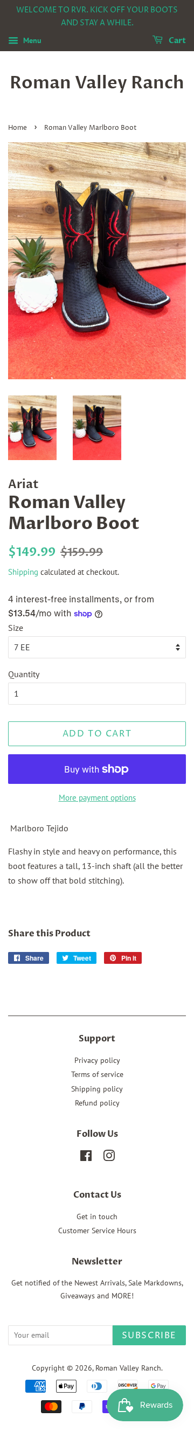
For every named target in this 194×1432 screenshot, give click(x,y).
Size (15, 627)
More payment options (97, 798)
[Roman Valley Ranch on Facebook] (86, 1158)
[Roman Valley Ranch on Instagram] (109, 1158)
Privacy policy (97, 1060)
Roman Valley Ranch (97, 83)
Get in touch (97, 1216)
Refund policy (97, 1103)
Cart (176, 41)
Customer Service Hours (97, 1230)
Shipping (23, 572)
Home (17, 128)
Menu (31, 40)
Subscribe (149, 1335)
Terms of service (97, 1074)
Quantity (23, 674)
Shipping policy (97, 1089)
